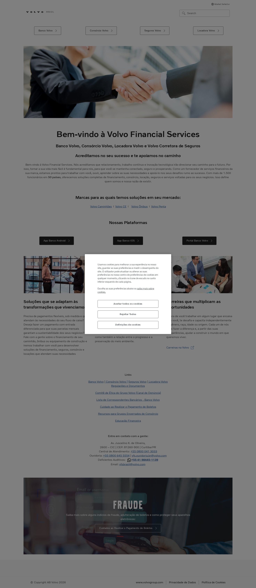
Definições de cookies (128, 324)
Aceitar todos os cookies (128, 303)
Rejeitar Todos (128, 314)
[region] (128, 294)
